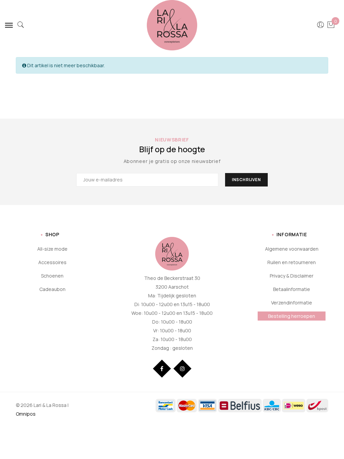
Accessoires (52, 262)
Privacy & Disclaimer (291, 276)
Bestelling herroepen (291, 316)
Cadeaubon (52, 289)
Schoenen (52, 276)
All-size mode (52, 249)
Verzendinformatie (291, 302)
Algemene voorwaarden (291, 249)
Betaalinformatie (291, 289)
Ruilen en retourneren (291, 262)
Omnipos (26, 414)
